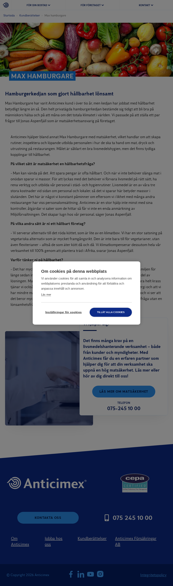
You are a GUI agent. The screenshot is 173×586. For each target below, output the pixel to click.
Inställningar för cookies (63, 312)
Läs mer (46, 294)
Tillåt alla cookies (110, 312)
